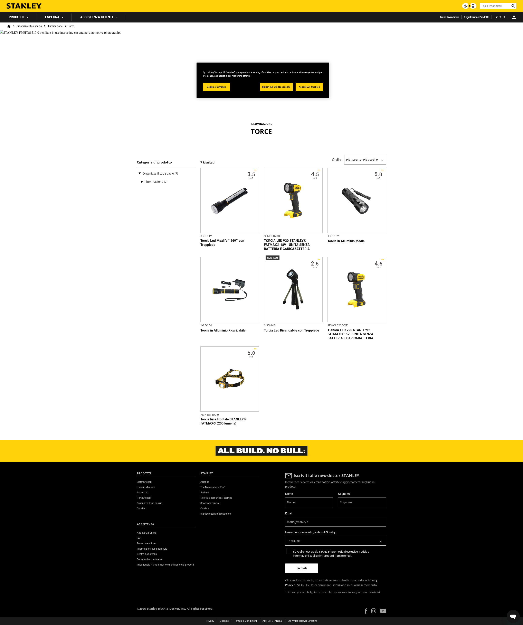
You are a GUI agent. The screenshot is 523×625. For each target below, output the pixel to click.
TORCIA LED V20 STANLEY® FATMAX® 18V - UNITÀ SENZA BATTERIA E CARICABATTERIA (287, 245)
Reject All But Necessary (276, 86)
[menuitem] (18, 17)
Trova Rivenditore (449, 17)
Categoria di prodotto (154, 162)
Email (288, 513)
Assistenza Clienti (96, 17)
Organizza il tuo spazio (29, 26)
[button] (366, 611)
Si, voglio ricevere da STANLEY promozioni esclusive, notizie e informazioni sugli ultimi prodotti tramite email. (331, 553)
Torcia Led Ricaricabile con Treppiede (291, 330)
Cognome (344, 493)
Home (9, 26)
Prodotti (16, 17)
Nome (289, 493)
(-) (140, 173)
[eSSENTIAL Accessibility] (469, 6)
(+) (142, 182)
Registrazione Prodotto (476, 17)
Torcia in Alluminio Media (346, 241)
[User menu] (514, 17)
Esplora (52, 17)
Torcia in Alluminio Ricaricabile (223, 330)
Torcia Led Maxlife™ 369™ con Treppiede (222, 243)
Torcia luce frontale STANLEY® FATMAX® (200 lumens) (223, 421)
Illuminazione (55, 26)
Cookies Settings (216, 86)
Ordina (337, 160)
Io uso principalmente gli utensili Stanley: (310, 532)
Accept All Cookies (309, 86)
